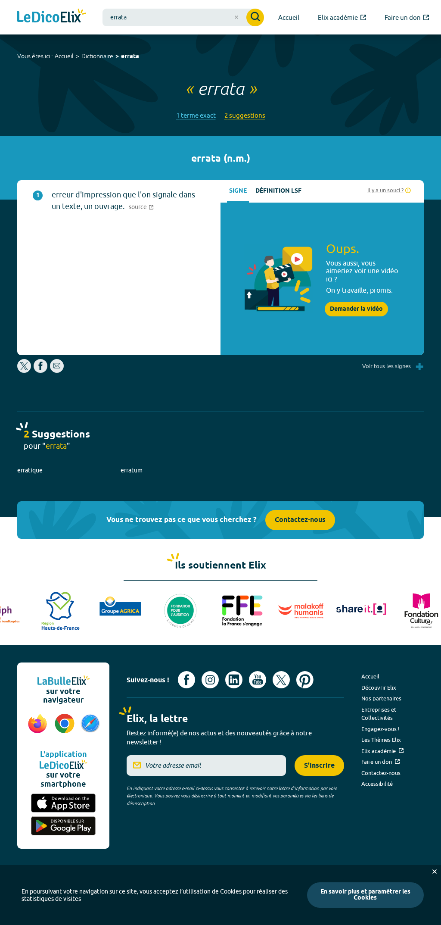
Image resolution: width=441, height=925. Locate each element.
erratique (30, 470)
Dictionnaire (97, 56)
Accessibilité (377, 783)
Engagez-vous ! (380, 728)
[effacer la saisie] (236, 17)
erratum (132, 470)
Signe (238, 191)
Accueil (64, 56)
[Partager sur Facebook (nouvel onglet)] (40, 370)
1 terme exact (196, 115)
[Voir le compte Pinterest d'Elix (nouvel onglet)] (305, 679)
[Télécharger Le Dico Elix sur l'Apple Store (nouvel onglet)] (63, 803)
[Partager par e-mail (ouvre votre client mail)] (57, 370)
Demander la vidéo (356, 309)
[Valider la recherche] (255, 17)
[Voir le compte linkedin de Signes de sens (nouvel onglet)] (233, 679)
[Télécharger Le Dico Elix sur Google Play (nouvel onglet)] (63, 826)
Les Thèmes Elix (381, 739)
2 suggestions (244, 115)
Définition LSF (278, 191)
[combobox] (183, 17)
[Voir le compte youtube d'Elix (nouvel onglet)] (257, 679)
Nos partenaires (381, 698)
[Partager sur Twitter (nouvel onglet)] (24, 370)
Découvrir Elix (378, 687)
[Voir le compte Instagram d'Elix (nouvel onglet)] (210, 679)
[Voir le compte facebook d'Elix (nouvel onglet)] (186, 679)
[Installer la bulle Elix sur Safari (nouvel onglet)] (90, 728)
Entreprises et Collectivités (378, 714)
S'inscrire (319, 765)
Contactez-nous (300, 520)
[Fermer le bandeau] (434, 871)
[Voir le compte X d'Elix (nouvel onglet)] (281, 679)
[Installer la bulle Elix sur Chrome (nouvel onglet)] (65, 728)
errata (130, 57)
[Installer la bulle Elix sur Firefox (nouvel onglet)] (38, 728)
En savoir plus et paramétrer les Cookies (365, 895)
